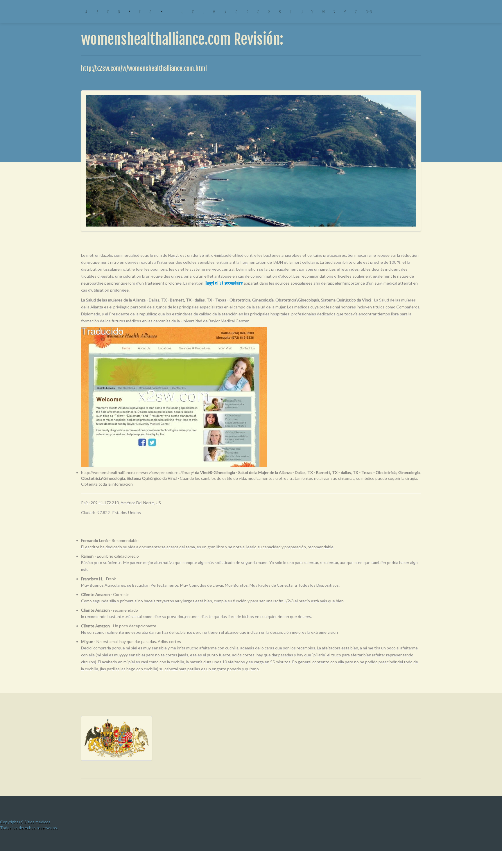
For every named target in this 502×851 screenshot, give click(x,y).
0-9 (368, 11)
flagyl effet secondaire (223, 283)
